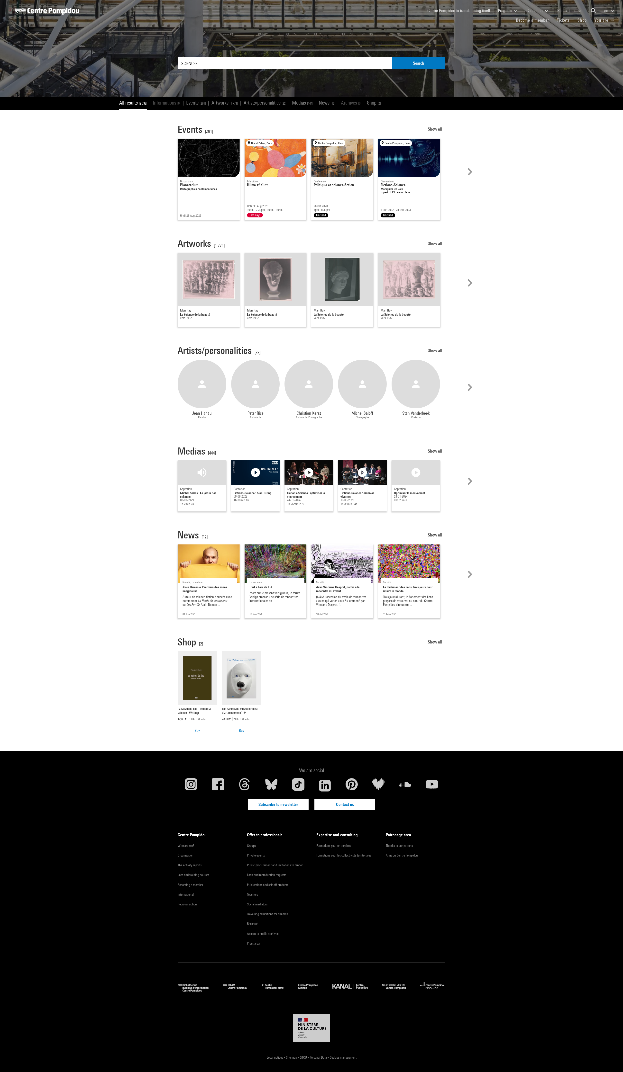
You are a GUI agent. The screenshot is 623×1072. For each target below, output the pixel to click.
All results (133, 103)
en (606, 10)
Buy (197, 730)
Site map (292, 1057)
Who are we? (186, 846)
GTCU (304, 1057)
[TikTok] (298, 785)
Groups (251, 846)
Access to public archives (262, 934)
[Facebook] (217, 785)
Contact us (345, 804)
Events (196, 103)
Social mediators (257, 904)
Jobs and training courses (193, 875)
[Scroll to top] (611, 1060)
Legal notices (275, 1057)
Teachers (252, 894)
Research (252, 924)
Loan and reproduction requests (266, 875)
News (327, 103)
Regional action (187, 904)
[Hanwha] (432, 990)
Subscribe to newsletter (278, 804)
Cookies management (343, 1057)
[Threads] (244, 785)
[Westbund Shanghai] (397, 990)
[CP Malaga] (311, 990)
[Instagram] (191, 785)
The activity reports (190, 865)
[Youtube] (432, 785)
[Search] (593, 11)
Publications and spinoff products (267, 885)
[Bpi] (197, 990)
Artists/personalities (265, 103)
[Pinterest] (351, 785)
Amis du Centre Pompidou (402, 855)
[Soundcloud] (405, 785)
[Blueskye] (271, 785)
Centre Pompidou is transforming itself (460, 10)
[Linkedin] (325, 785)
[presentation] (469, 171)
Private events (256, 855)
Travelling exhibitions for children (267, 914)
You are (602, 20)
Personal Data (319, 1057)
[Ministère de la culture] (311, 1028)
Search (418, 63)
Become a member (534, 20)
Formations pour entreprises (333, 846)
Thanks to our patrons (399, 846)
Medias (302, 103)
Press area (253, 943)
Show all (435, 129)
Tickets (563, 20)
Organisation (185, 855)
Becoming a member (190, 885)
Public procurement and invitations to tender (275, 865)
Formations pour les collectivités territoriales (343, 855)
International (186, 894)
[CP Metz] (276, 990)
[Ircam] (239, 990)
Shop (584, 20)
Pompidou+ (567, 10)
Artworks (224, 103)
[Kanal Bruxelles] (353, 990)
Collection (535, 10)
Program (505, 10)
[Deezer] (378, 785)
